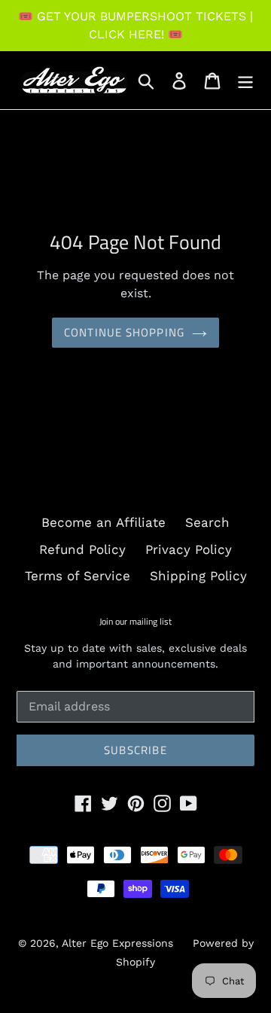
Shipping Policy (198, 575)
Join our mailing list (135, 621)
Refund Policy (82, 549)
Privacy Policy (188, 549)
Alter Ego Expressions (117, 943)
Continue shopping (124, 332)
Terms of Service (77, 575)
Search (207, 522)
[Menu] (245, 80)
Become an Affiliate (103, 522)
